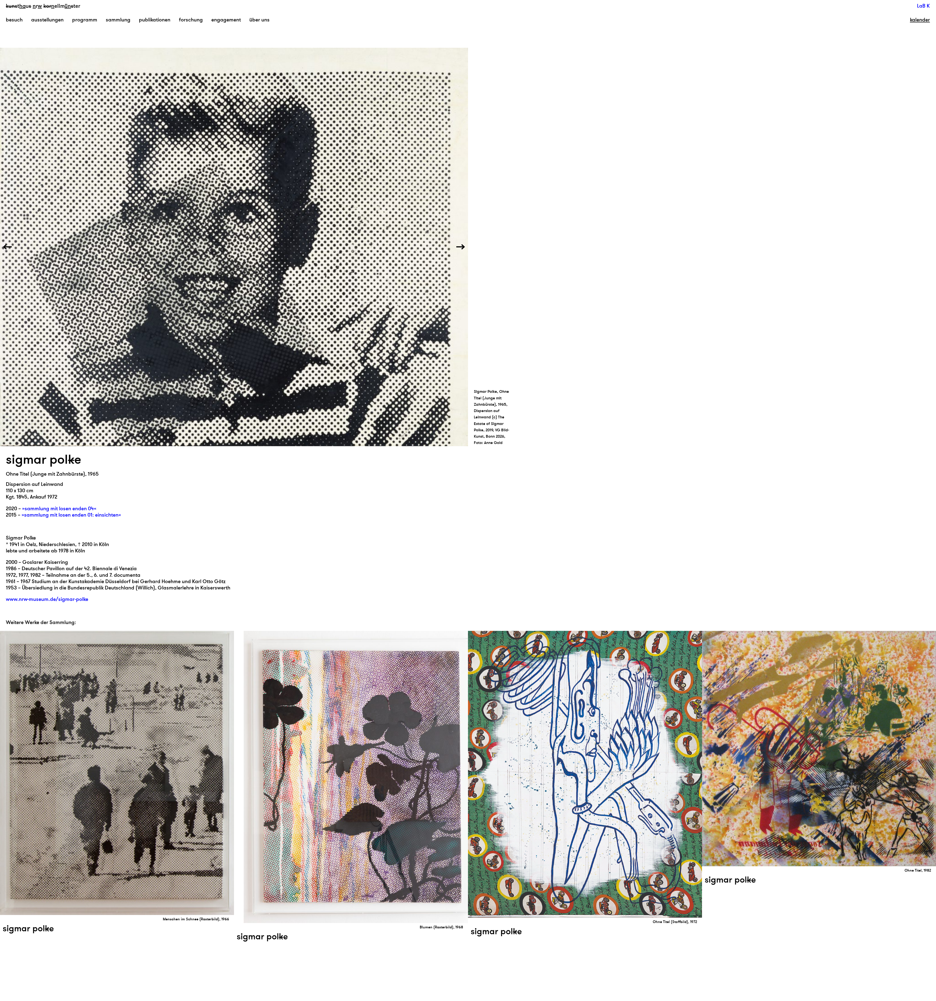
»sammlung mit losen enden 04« (59, 508)
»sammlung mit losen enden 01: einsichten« (71, 515)
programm (84, 20)
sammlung (118, 20)
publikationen (154, 20)
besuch (14, 20)
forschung (191, 20)
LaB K (923, 6)
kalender (920, 20)
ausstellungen (47, 20)
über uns (259, 20)
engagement (226, 20)
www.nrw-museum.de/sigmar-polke (47, 599)
